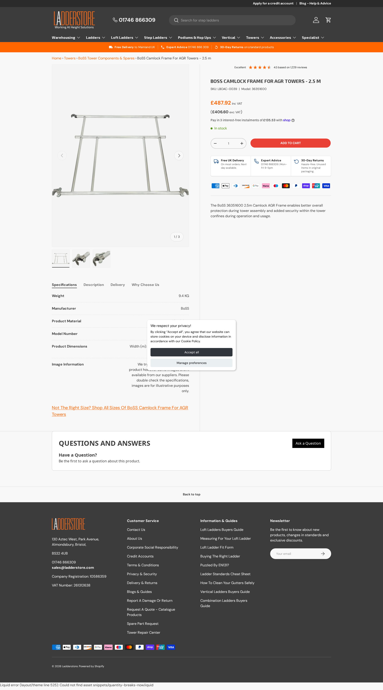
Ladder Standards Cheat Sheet (225, 574)
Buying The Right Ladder (220, 556)
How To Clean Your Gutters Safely (227, 583)
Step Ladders (155, 37)
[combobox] (232, 20)
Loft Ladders (122, 37)
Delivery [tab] (118, 284)
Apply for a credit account (273, 3)
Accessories (280, 37)
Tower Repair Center (143, 632)
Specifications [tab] (64, 284)
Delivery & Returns (142, 583)
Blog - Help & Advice (315, 3)
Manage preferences (192, 363)
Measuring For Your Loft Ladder (225, 538)
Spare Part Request (142, 623)
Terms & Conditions (143, 565)
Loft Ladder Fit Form (216, 547)
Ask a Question (308, 443)
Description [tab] (94, 284)
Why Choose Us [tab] (145, 284)
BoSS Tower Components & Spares (106, 58)
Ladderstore (70, 666)
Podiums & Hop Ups (194, 37)
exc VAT (235, 112)
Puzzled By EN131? (214, 565)
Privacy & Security (142, 574)
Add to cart (290, 143)
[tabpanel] (120, 343)
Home (56, 58)
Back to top (191, 494)
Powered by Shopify (91, 666)
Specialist (310, 37)
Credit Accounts (140, 556)
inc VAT (237, 104)
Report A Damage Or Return (149, 600)
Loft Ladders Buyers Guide (221, 529)
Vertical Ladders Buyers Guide (225, 591)
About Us (134, 538)
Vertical (228, 37)
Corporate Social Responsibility (152, 547)
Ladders (93, 37)
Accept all (191, 352)
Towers (252, 37)
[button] (328, 20)
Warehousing (63, 37)
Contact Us (136, 529)
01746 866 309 (198, 47)
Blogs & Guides (139, 591)
